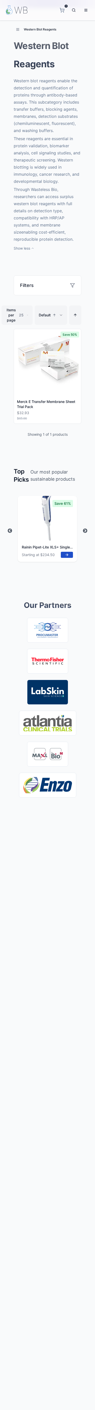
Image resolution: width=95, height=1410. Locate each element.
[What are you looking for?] (74, 10)
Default (47, 315)
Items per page (15, 315)
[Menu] (86, 10)
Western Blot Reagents (40, 29)
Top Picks (21, 475)
